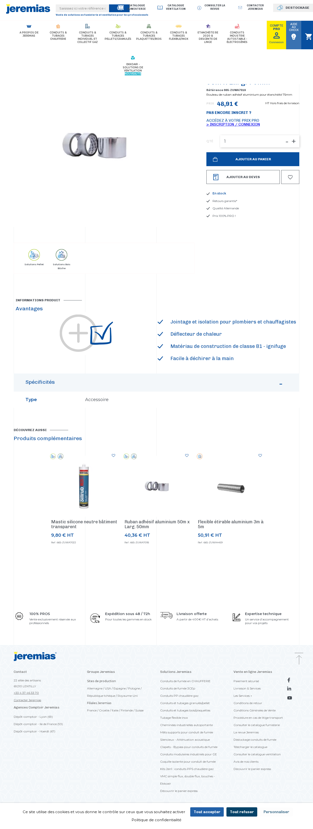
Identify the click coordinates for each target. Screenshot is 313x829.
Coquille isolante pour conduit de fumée (188, 761)
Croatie (104, 710)
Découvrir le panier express (179, 791)
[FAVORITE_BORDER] (290, 177)
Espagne (119, 688)
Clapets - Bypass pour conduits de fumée (188, 747)
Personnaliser (276, 812)
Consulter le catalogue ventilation (257, 754)
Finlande (127, 710)
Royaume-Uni (128, 696)
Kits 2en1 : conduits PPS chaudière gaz (187, 769)
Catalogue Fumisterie (136, 7)
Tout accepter (207, 812)
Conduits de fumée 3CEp (177, 688)
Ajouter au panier (253, 159)
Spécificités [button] (40, 382)
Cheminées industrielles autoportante (186, 725)
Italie (115, 710)
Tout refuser (242, 812)
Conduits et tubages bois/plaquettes (185, 710)
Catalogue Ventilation (176, 7)
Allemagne (94, 688)
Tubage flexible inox (174, 717)
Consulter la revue (214, 7)
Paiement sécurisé (246, 681)
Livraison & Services (247, 688)
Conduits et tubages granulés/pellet (185, 703)
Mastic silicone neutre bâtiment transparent (84, 524)
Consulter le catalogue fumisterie (257, 725)
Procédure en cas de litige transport (258, 717)
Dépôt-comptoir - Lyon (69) (33, 716)
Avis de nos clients (246, 761)
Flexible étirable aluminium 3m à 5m (231, 524)
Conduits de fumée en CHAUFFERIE (185, 681)
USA (108, 688)
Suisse (139, 710)
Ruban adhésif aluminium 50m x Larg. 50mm (157, 524)
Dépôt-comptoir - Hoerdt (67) (34, 731)
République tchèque (101, 696)
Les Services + (243, 696)
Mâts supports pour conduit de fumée (186, 732)
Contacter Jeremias (27, 700)
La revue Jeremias (246, 732)
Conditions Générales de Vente (255, 710)
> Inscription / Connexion (233, 124)
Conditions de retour (248, 703)
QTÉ (209, 141)
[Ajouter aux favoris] (113, 455)
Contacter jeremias (255, 7)
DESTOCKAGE (297, 8)
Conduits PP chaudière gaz (179, 696)
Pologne (134, 688)
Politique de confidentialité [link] (156, 820)
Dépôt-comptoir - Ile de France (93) (38, 724)
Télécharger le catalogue (250, 747)
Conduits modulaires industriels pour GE (188, 754)
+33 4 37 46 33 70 (26, 693)
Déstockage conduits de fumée (255, 739)
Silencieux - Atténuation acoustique (185, 739)
